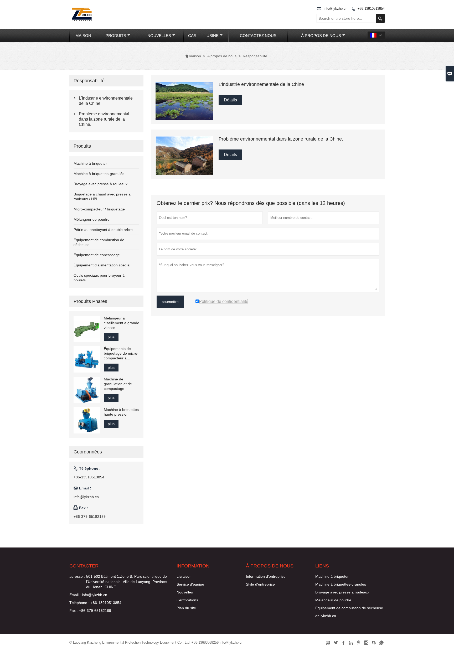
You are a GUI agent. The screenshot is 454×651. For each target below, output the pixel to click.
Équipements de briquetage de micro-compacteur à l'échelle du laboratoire (121, 353)
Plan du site (186, 608)
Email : (75, 595)
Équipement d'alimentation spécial (102, 265)
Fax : (73, 610)
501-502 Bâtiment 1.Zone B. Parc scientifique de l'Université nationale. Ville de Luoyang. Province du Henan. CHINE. (126, 581)
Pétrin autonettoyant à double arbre (103, 230)
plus (111, 337)
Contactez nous (258, 35)
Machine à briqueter (90, 163)
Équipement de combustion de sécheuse (349, 608)
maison (83, 35)
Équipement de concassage (97, 255)
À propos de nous (321, 35)
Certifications (187, 600)
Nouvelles (185, 592)
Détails (230, 100)
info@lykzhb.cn (335, 9)
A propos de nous (221, 56)
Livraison (184, 576)
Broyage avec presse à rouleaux (100, 184)
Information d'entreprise (266, 576)
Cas (192, 35)
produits (116, 35)
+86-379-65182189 (90, 516)
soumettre (170, 301)
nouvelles (159, 35)
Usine (213, 35)
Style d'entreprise (260, 584)
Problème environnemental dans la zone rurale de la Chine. (104, 119)
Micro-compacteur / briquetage (99, 209)
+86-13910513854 (371, 9)
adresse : (77, 576)
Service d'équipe (190, 584)
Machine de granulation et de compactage (118, 384)
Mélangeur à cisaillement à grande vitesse (121, 323)
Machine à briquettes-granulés (99, 174)
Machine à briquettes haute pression (121, 411)
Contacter (84, 566)
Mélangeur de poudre (92, 219)
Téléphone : (79, 603)
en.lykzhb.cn (325, 616)
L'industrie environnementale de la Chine (106, 101)
